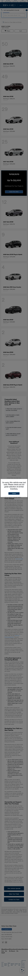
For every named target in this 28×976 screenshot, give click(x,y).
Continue (14, 493)
